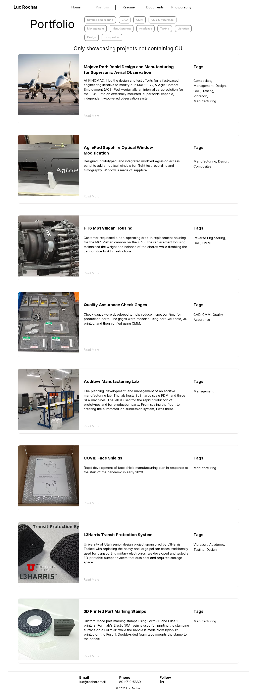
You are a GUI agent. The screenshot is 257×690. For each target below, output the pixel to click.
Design (91, 37)
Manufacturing (121, 28)
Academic (145, 28)
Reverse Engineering (100, 19)
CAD (125, 19)
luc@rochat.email (92, 682)
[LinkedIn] (162, 681)
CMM (139, 19)
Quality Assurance (162, 19)
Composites (111, 37)
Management (95, 28)
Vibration (183, 28)
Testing (164, 28)
